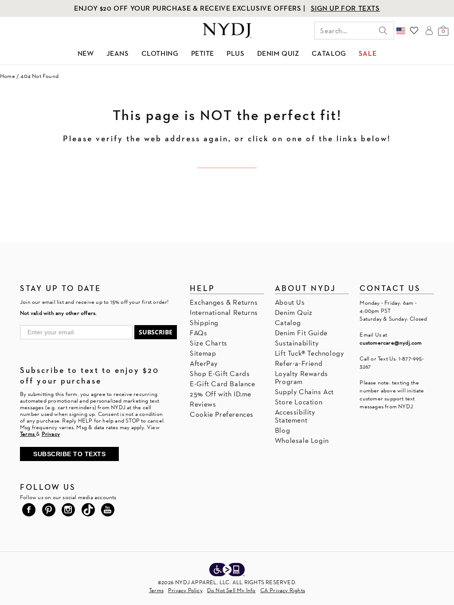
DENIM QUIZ (278, 53)
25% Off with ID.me (220, 394)
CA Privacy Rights (282, 590)
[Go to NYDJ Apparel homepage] (227, 30)
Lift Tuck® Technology (309, 353)
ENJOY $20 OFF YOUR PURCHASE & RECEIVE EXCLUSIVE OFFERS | (190, 8)
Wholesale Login (302, 440)
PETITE (203, 53)
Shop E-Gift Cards (220, 373)
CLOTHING (160, 53)
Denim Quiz (294, 312)
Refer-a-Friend (298, 363)
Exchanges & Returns (224, 302)
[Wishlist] (414, 30)
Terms (156, 590)
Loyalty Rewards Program (301, 377)
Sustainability (296, 343)
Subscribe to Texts (69, 454)
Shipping (204, 322)
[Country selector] (400, 30)
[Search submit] (383, 30)
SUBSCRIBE (155, 332)
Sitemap (203, 353)
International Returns (224, 312)
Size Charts (208, 343)
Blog (282, 430)
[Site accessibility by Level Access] (227, 570)
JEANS (117, 53)
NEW (86, 53)
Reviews (203, 404)
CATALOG (329, 53)
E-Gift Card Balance (222, 383)
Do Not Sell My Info (231, 590)
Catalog (288, 322)
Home (7, 76)
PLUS (235, 53)
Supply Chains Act (304, 391)
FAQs (198, 332)
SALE (367, 53)
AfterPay (204, 363)
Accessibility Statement (295, 416)
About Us (290, 302)
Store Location (298, 402)
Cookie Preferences (222, 414)
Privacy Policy (185, 590)
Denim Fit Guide (301, 332)
